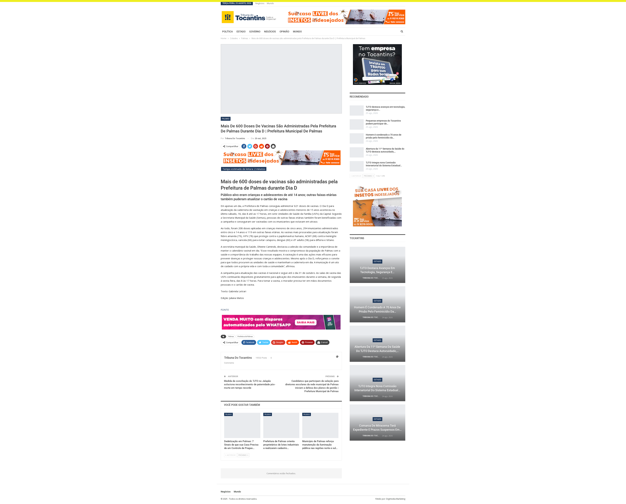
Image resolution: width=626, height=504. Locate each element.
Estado (241, 31)
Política (227, 31)
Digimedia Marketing (395, 498)
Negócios (259, 3)
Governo (254, 31)
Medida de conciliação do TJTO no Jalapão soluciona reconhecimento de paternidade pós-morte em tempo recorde (249, 384)
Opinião (284, 31)
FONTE (225, 309)
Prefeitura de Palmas (245, 336)
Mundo (270, 3)
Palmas (225, 119)
